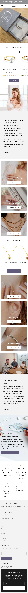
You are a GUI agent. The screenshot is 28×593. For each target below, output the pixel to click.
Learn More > (6, 152)
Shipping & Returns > (7, 475)
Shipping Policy (4, 526)
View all (14, 80)
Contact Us (4, 538)
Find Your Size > (20, 495)
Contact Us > (21, 478)
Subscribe (14, 587)
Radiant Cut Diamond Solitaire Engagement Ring (9, 70)
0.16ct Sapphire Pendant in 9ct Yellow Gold (9, 263)
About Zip (3, 540)
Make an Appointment (6, 536)
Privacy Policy (4, 521)
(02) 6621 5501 (8, 511)
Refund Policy (4, 524)
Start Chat (6, 514)
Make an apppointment (10, 452)
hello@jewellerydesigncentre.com (12, 512)
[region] (14, 25)
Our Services (4, 533)
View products (14, 271)
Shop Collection (14, 182)
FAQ (2, 531)
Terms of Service (5, 528)
